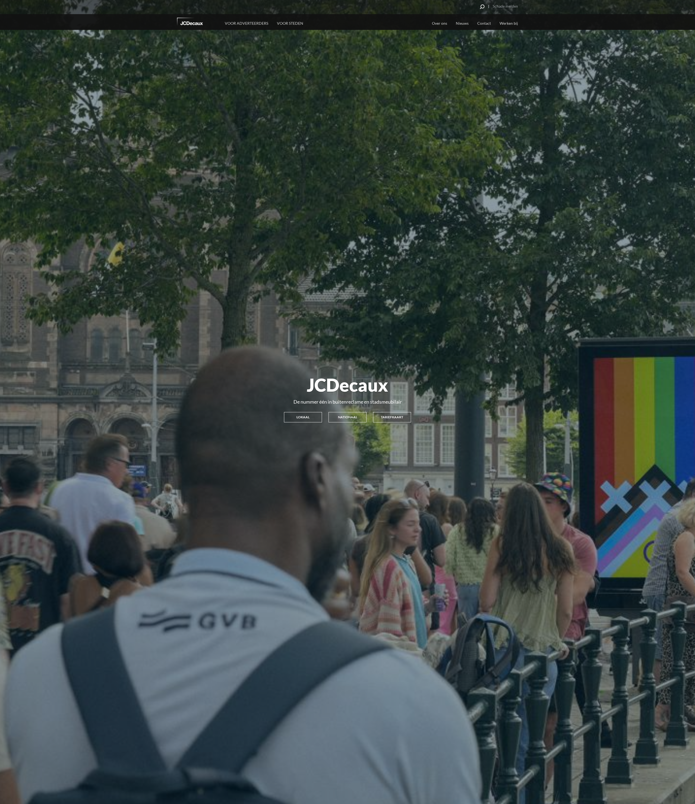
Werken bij (509, 23)
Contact (484, 23)
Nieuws (462, 23)
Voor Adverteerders (246, 23)
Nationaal (347, 417)
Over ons (439, 23)
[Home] (197, 22)
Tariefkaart (392, 417)
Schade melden (505, 6)
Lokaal (302, 417)
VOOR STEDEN (290, 23)
